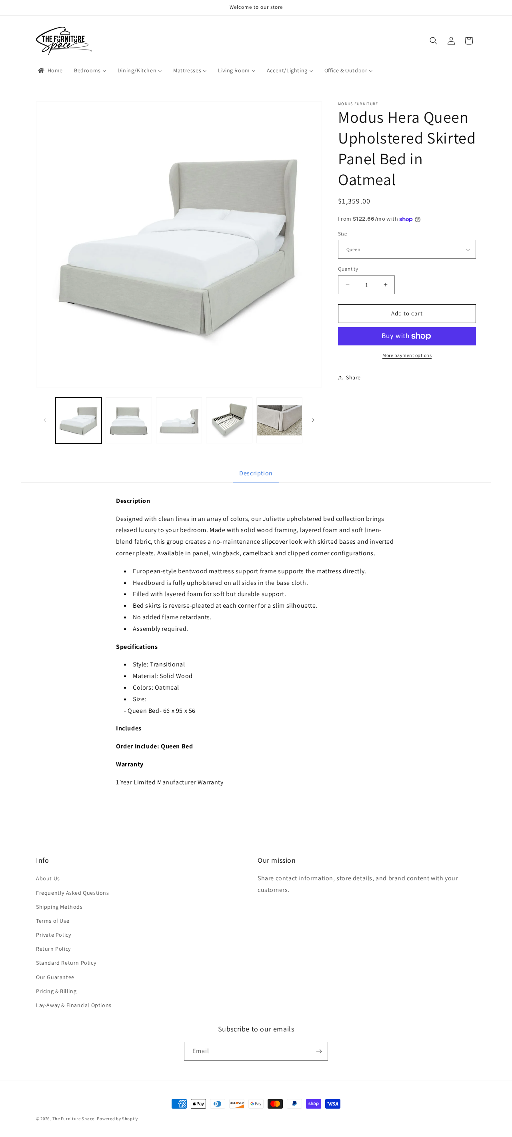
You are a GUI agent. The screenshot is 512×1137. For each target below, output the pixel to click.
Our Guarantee (55, 977)
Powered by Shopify (117, 1118)
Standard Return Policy (66, 962)
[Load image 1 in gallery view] (79, 420)
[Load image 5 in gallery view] (279, 420)
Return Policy (53, 948)
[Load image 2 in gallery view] (129, 420)
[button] (433, 41)
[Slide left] (45, 420)
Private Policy (53, 934)
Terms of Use (52, 920)
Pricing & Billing (56, 991)
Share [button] (353, 377)
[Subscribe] (319, 1051)
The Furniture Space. (74, 1118)
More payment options (407, 355)
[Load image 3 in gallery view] (179, 420)
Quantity (348, 268)
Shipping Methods (59, 906)
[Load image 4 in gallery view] (229, 420)
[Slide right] (313, 420)
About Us (48, 878)
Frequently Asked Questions (72, 892)
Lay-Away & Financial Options (74, 1005)
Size (342, 233)
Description (256, 473)
